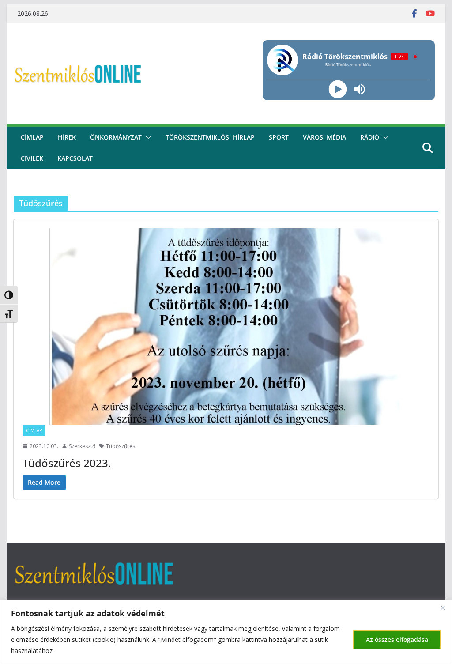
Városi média (324, 137)
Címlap (34, 430)
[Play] (338, 89)
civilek (32, 158)
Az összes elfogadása (397, 639)
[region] (226, 632)
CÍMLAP (32, 137)
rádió (369, 137)
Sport (279, 137)
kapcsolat (75, 158)
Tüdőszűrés (120, 446)
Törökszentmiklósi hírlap (210, 137)
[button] (146, 137)
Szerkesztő (82, 446)
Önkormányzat (116, 137)
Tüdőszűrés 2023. (67, 463)
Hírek (67, 137)
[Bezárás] (442, 607)
